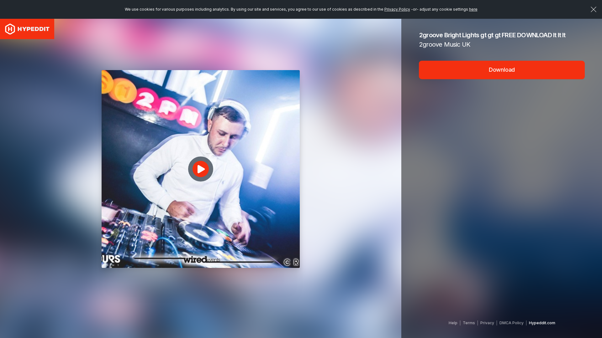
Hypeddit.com (542, 322)
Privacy (487, 322)
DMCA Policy (511, 322)
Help (453, 322)
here (473, 9)
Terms (469, 322)
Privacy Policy (397, 9)
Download (502, 69)
